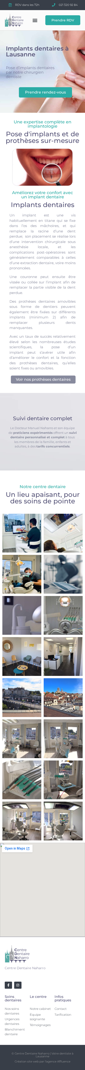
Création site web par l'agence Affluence (42, 1061)
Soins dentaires (13, 998)
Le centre (38, 996)
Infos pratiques (63, 998)
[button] (35, 20)
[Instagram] (17, 985)
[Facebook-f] (8, 985)
